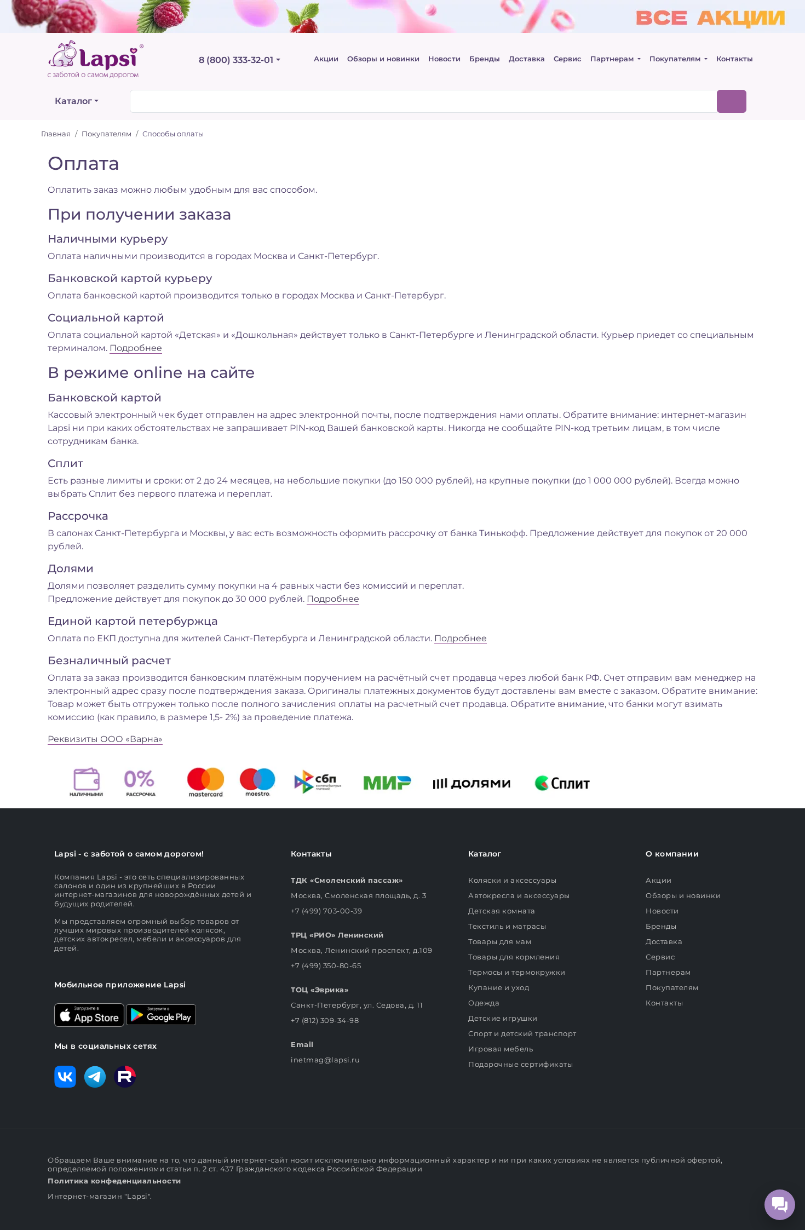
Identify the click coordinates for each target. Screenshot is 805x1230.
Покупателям (676, 59)
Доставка (527, 59)
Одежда (483, 1002)
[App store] (89, 1014)
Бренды (484, 59)
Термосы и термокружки (517, 972)
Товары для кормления (514, 956)
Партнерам (613, 59)
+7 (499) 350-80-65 (326, 965)
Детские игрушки (503, 1018)
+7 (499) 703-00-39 (326, 910)
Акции (326, 59)
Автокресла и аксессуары (519, 895)
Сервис (568, 59)
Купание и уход (498, 987)
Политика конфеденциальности (114, 1180)
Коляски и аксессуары (512, 880)
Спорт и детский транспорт (522, 1033)
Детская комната (502, 910)
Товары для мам (499, 941)
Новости (444, 59)
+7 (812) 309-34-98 (325, 1020)
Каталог (73, 101)
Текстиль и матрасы (507, 926)
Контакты (734, 59)
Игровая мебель (500, 1048)
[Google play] (161, 1014)
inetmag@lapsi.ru (325, 1059)
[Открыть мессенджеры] (779, 1204)
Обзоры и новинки (383, 59)
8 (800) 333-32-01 (236, 60)
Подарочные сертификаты (520, 1064)
